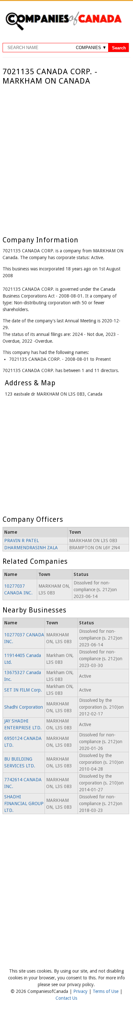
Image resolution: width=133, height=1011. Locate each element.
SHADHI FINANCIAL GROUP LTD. (24, 803)
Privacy (81, 991)
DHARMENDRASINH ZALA (31, 547)
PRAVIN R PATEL (21, 540)
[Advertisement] (66, 155)
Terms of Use (106, 991)
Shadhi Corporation (23, 707)
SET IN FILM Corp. (23, 690)
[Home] (63, 29)
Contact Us (66, 998)
